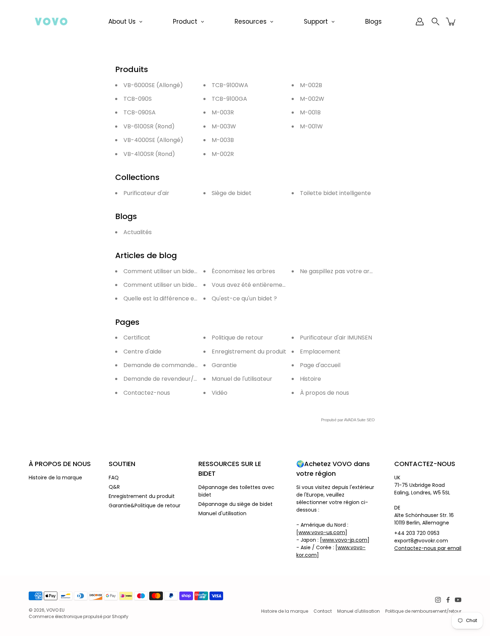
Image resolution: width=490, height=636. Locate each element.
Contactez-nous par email (427, 548)
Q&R (114, 486)
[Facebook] (448, 600)
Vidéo (219, 393)
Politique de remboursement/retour (423, 611)
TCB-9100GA (229, 99)
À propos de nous (324, 393)
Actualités (137, 232)
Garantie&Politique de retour (144, 505)
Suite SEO (366, 420)
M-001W (311, 126)
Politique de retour (237, 337)
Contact (323, 611)
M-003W (224, 126)
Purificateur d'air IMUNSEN (336, 337)
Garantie (224, 365)
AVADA (350, 420)
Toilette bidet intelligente (335, 193)
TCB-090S (137, 99)
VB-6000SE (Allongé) (153, 85)
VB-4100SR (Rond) (149, 154)
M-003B (223, 140)
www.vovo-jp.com (344, 540)
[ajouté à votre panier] (451, 21)
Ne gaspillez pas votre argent (341, 271)
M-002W (312, 99)
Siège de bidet (231, 193)
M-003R (223, 112)
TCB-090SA (139, 112)
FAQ (114, 477)
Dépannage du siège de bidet (235, 504)
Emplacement (320, 351)
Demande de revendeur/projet (167, 379)
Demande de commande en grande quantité (186, 365)
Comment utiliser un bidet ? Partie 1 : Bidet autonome (197, 285)
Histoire (310, 379)
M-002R (223, 154)
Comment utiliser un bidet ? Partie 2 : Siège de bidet (195, 271)
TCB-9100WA (230, 85)
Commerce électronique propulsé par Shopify (78, 616)
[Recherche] (435, 21)
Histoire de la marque (55, 477)
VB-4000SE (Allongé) (153, 140)
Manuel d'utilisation (222, 513)
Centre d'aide (142, 351)
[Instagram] (438, 600)
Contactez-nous (146, 393)
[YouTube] (458, 600)
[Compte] (419, 21)
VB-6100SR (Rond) (149, 126)
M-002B (311, 85)
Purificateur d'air (146, 193)
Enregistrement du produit (249, 351)
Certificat (136, 337)
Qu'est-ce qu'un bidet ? (244, 298)
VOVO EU (55, 610)
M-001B (310, 112)
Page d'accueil (320, 365)
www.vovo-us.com (321, 532)
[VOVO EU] (51, 21)
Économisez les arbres (243, 271)
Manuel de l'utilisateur (242, 379)
